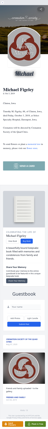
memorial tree (34, 144)
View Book (12, 241)
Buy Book (27, 241)
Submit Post (24, 324)
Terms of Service (31, 418)
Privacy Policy (17, 418)
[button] (24, 368)
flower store (32, 148)
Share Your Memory (16, 281)
